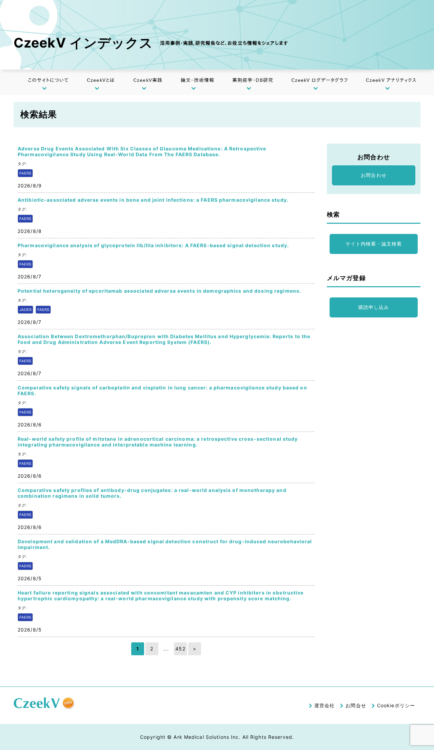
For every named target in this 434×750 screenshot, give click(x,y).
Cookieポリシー (396, 705)
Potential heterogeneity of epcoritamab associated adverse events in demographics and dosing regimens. (159, 291)
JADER (25, 309)
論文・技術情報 (197, 80)
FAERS (25, 173)
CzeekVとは (101, 80)
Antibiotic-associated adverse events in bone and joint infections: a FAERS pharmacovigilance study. (153, 200)
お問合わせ (374, 175)
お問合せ (356, 705)
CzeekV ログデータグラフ (319, 80)
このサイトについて (48, 80)
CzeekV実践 (147, 80)
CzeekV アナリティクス (391, 80)
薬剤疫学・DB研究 (252, 80)
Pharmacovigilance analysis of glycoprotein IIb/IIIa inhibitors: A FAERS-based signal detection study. (153, 245)
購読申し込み (373, 307)
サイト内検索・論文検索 (374, 243)
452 (180, 649)
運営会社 (324, 705)
